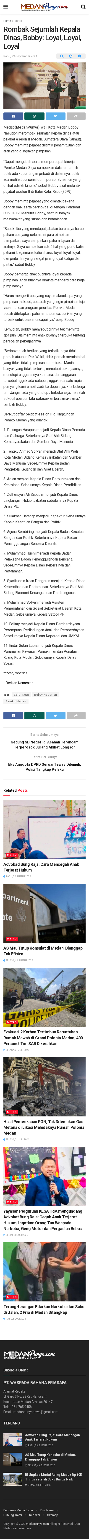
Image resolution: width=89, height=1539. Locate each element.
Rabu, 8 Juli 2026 (15, 1319)
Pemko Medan (16, 701)
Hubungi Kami (12, 1515)
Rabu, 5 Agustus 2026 (18, 876)
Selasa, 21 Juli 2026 (17, 1050)
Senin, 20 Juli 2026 (16, 1235)
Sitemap (52, 1515)
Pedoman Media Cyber (18, 1510)
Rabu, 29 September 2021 (20, 56)
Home (7, 20)
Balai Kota (21, 694)
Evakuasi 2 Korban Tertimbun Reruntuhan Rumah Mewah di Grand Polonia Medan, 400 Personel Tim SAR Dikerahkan (43, 1037)
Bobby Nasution (45, 694)
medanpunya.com (37, 1523)
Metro (18, 20)
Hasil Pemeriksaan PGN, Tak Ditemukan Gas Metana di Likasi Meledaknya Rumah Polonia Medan (43, 1127)
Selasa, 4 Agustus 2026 (19, 960)
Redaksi (34, 1515)
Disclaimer (47, 1510)
